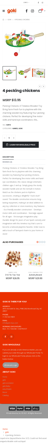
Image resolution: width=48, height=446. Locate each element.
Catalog (5, 395)
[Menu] (4, 11)
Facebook (5, 336)
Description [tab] (8, 157)
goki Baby (6, 386)
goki (9, 19)
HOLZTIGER (7, 389)
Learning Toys (37, 272)
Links (25, 2)
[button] (37, 242)
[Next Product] (43, 86)
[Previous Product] (40, 86)
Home (3, 19)
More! (5, 392)
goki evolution (8, 383)
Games (15, 128)
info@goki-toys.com (10, 323)
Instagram (11, 336)
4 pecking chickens (21, 90)
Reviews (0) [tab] (7, 162)
